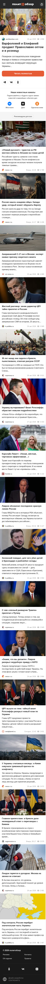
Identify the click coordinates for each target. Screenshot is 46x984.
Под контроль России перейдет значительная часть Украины (17, 924)
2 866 (42, 676)
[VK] (23, 969)
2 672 (42, 786)
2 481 (42, 890)
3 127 (42, 526)
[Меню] (4, 4)
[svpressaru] (3, 375)
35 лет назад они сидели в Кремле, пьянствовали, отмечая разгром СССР (21, 359)
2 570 (42, 841)
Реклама (6, 954)
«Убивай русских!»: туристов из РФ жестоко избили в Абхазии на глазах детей (23, 151)
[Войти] (41, 4)
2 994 (42, 578)
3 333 (42, 422)
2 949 (42, 627)
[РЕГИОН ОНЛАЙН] (3, 170)
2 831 (42, 731)
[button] (5, 82)
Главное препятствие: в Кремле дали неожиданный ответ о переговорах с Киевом (20, 821)
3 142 (42, 474)
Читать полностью (23, 74)
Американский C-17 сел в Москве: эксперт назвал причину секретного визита (22, 255)
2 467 (42, 942)
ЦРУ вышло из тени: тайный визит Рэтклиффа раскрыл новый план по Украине (20, 711)
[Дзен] (37, 969)
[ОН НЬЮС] (3, 274)
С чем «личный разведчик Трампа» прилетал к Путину (19, 611)
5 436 (42, 222)
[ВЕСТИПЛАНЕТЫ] (3, 731)
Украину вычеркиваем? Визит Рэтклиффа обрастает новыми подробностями (22, 409)
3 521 (42, 375)
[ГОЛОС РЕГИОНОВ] (3, 841)
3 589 (42, 326)
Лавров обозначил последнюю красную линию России (22, 507)
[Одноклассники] (9, 969)
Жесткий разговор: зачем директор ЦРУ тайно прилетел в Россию (21, 307)
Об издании (7, 958)
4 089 (42, 274)
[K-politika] (3, 326)
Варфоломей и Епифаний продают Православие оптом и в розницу (23, 47)
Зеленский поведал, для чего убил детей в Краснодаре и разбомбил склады (22, 559)
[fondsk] (3, 474)
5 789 (42, 170)
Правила (27, 958)
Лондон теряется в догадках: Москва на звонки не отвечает (21, 874)
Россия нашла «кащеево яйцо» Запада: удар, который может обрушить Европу (21, 203)
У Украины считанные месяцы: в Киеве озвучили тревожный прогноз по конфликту (21, 766)
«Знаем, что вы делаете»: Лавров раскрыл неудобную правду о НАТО (20, 660)
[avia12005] (3, 39)
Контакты (27, 954)
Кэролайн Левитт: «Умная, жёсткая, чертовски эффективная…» (19, 455)
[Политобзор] (23, 4)
